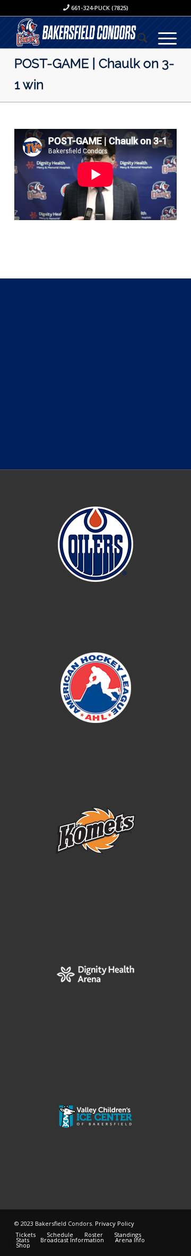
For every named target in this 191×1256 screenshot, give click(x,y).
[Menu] (162, 37)
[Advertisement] (95, 373)
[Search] (137, 37)
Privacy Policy (114, 1223)
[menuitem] (137, 37)
